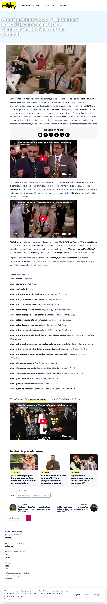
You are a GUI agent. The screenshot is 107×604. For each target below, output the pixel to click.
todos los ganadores (36, 399)
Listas (54, 5)
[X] (45, 135)
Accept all (76, 595)
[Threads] (62, 135)
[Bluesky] (40, 135)
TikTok (7, 557)
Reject (87, 595)
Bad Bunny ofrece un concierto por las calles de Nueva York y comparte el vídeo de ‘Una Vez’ (72, 509)
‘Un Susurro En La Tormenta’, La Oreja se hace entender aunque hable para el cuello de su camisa (34, 509)
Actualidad (26, 5)
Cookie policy (8, 599)
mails (7, 566)
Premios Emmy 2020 (41, 495)
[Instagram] (51, 135)
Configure (97, 595)
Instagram (9, 546)
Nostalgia (62, 5)
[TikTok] (56, 135)
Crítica (46, 5)
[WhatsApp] (67, 135)
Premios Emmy (23, 495)
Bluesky (8, 538)
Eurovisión (37, 5)
